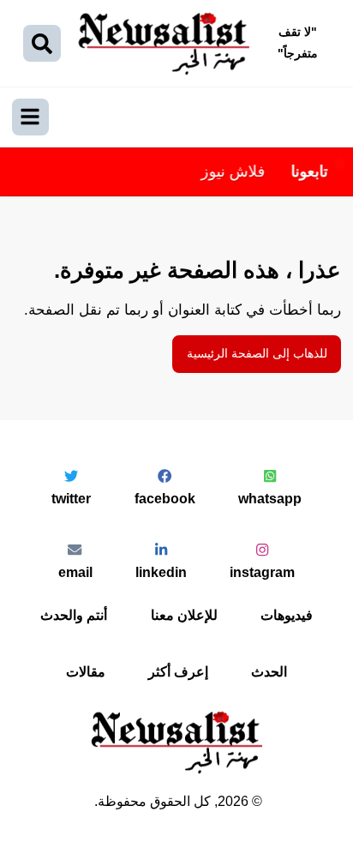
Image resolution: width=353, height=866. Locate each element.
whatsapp (270, 498)
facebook (165, 498)
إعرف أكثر (178, 671)
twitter (71, 498)
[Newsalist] (163, 43)
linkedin (161, 572)
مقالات (85, 671)
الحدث (269, 671)
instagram (262, 572)
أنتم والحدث (73, 614)
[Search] (42, 44)
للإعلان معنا (184, 614)
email (75, 572)
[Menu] (31, 117)
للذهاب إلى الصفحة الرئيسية (257, 353)
